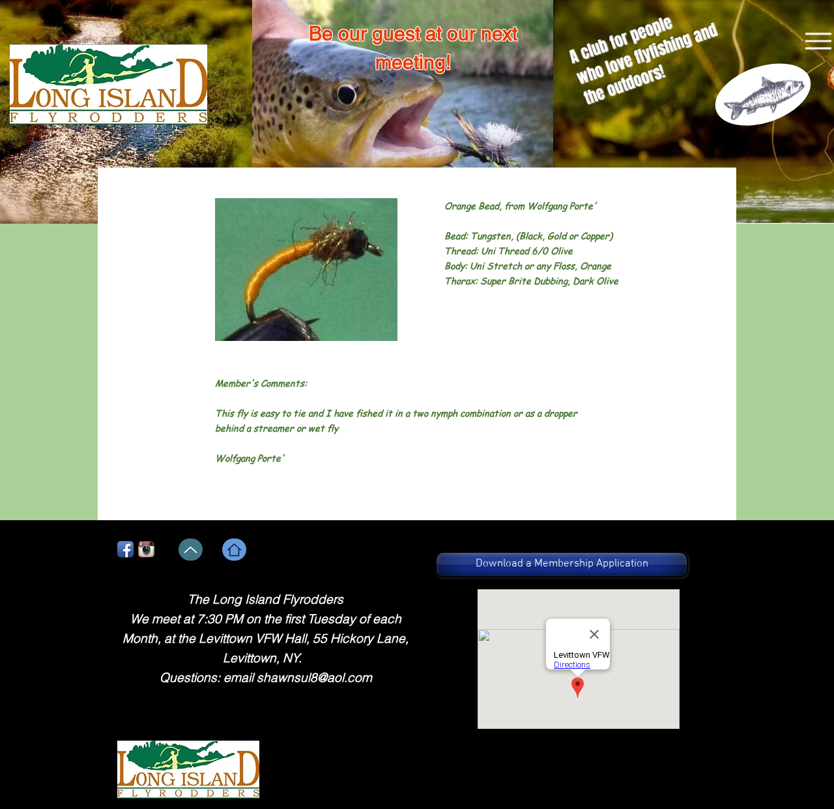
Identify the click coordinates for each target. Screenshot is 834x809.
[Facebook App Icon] (125, 549)
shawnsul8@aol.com (314, 677)
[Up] (191, 549)
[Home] (234, 549)
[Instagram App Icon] (146, 549)
